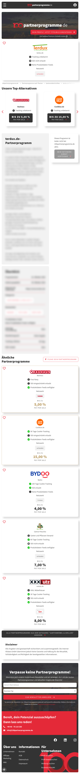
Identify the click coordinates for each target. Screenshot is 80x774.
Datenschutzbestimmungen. (47, 704)
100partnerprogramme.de (10, 83)
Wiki (5, 762)
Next (77, 111)
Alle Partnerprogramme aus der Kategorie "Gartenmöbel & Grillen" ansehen (40, 634)
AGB (20, 755)
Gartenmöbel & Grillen (53, 83)
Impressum (23, 763)
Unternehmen (8, 751)
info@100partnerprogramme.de (20, 730)
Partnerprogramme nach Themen (32, 83)
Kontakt (22, 751)
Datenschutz (24, 759)
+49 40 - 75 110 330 (14, 727)
